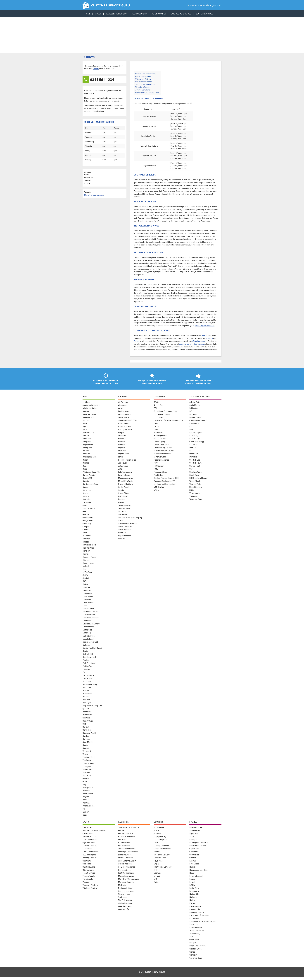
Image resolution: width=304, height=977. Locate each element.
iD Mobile (193, 445)
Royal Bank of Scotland (199, 915)
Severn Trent (194, 466)
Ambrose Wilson (89, 414)
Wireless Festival (90, 888)
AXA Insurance (124, 842)
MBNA (192, 885)
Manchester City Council (164, 451)
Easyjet (121, 432)
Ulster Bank (194, 940)
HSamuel (86, 560)
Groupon (86, 527)
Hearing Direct (88, 548)
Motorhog (87, 633)
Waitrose (86, 791)
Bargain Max (88, 445)
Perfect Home (195, 906)
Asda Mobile (194, 405)
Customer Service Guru (106, 5)
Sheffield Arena (89, 867)
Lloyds (192, 879)
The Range (87, 760)
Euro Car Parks (89, 508)
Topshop (86, 772)
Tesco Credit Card (196, 930)
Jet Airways (123, 466)
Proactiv (86, 696)
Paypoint (86, 669)
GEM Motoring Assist (127, 861)
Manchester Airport (126, 478)
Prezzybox (87, 687)
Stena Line (122, 511)
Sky (190, 469)
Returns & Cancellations (145, 84)
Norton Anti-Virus (125, 888)
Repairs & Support (142, 87)
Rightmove (87, 712)
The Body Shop (89, 757)
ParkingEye (87, 666)
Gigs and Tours (89, 842)
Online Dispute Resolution (204, 326)
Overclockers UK (89, 657)
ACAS (156, 402)
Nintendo (86, 645)
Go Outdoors (88, 517)
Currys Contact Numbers (145, 74)
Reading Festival (89, 858)
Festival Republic (90, 836)
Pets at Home (88, 675)
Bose (85, 469)
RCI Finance (194, 918)
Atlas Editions (88, 432)
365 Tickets (87, 827)
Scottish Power (195, 463)
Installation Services (143, 82)
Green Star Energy (196, 442)
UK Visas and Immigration (164, 484)
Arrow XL (157, 833)
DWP (156, 429)
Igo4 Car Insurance (126, 873)
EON (191, 429)
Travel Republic (124, 530)
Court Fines (158, 417)
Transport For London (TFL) (165, 481)
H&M (85, 533)
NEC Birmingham (89, 855)
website (96, 69)
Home (87, 14)
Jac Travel (122, 463)
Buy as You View (89, 475)
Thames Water (195, 484)
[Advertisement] (152, 35)
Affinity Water (194, 402)
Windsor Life (123, 909)
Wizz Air (121, 539)
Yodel (156, 882)
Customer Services (143, 76)
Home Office (159, 432)
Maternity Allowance (162, 454)
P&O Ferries (123, 496)
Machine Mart (88, 608)
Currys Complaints (142, 90)
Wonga (192, 952)
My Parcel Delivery (162, 855)
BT (190, 411)
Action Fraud (159, 405)
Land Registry (159, 442)
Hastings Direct (124, 870)
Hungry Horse (88, 563)
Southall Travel (124, 508)
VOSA (156, 490)
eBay (85, 505)
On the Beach (123, 487)
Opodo (121, 490)
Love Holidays (124, 475)
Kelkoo (85, 584)
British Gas (193, 408)
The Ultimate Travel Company (130, 517)
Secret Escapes (124, 505)
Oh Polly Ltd (88, 654)
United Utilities (195, 487)
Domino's (86, 493)
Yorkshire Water (195, 499)
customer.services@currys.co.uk (191, 344)
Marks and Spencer (91, 618)
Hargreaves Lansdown (198, 870)
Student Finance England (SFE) (166, 478)
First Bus (122, 451)
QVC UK (86, 709)
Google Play (88, 520)
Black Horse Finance (197, 846)
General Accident (125, 864)
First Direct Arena (90, 839)
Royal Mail (158, 861)
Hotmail (86, 554)
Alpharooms (123, 405)
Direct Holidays (124, 426)
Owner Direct (123, 493)
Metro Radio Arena (90, 852)
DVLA (156, 423)
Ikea (84, 569)
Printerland (87, 693)
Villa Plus (122, 533)
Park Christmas (89, 663)
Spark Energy (194, 475)
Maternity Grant (160, 457)
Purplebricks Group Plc (92, 706)
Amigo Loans (194, 830)
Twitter (136, 341)
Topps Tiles (87, 769)
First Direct (194, 864)
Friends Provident (125, 858)
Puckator (86, 699)
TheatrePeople (89, 876)
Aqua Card (193, 833)
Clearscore (193, 852)
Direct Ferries (124, 423)
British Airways (124, 414)
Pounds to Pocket (196, 912)
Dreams (86, 496)
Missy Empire (88, 627)
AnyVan (157, 830)
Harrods (86, 542)
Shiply (156, 864)
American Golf (88, 417)
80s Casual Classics (91, 405)
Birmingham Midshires (198, 842)
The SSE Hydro (89, 873)
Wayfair (86, 797)
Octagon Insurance (126, 891)
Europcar (121, 442)
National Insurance (161, 460)
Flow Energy (194, 438)
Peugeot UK (88, 678)
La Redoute (87, 593)
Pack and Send (160, 858)
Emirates (122, 438)
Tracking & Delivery (143, 79)
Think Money (194, 934)
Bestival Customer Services (94, 830)
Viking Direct (88, 788)
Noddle (192, 900)
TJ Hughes (87, 766)
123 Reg (86, 402)
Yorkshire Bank (195, 958)
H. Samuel (87, 536)
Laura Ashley (88, 596)
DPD (156, 842)
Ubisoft (86, 778)
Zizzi (85, 815)
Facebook (209, 338)
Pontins (121, 499)
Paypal (192, 903)
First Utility (193, 435)
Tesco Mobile (195, 481)
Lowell (192, 882)
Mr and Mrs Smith (125, 481)
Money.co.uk (194, 891)
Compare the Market (126, 849)
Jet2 (120, 469)
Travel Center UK (125, 527)
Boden (85, 460)
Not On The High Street (92, 648)
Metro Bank (194, 888)
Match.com (87, 621)
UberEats (157, 873)
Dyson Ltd (87, 499)
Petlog (85, 672)
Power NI (193, 457)
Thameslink (123, 514)
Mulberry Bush (89, 636)
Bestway (86, 454)
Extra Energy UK (196, 432)
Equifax (192, 861)
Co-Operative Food (90, 484)
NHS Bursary (159, 466)
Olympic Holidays (125, 484)
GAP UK (86, 514)
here (203, 335)
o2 (190, 451)
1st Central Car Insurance (128, 827)
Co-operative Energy (197, 420)
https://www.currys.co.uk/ (94, 195)
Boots (85, 466)
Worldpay (193, 955)
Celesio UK (87, 478)
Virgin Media (194, 493)
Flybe (120, 457)
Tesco (85, 754)
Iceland (86, 566)
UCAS (85, 782)
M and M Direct (89, 615)
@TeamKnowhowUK (199, 341)
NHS (156, 463)
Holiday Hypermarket (127, 460)
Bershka (86, 451)
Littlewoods (88, 599)
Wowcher (86, 803)
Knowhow (87, 590)
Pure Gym (87, 703)
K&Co (85, 581)
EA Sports (87, 502)
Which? (85, 800)
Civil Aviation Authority (127, 420)
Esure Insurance (124, 855)
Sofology (86, 739)
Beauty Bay (87, 448)
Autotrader (87, 438)
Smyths (86, 736)
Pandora (86, 660)
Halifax (192, 867)
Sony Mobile (88, 742)
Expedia (121, 448)
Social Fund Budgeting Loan (165, 411)
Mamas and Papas (90, 611)
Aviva (191, 836)
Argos (85, 426)
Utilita (191, 490)
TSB (191, 937)
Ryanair (121, 502)
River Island (87, 715)
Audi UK (86, 435)
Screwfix (86, 718)
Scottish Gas (194, 460)
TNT (155, 870)
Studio (85, 745)
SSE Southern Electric (198, 478)
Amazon (86, 411)
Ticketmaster (88, 879)
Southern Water (195, 472)
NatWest (193, 897)
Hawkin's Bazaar (89, 545)
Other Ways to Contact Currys (147, 93)
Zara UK (86, 812)
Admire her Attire (90, 408)
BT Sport (193, 414)
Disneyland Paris (125, 429)
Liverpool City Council (163, 448)
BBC (155, 408)
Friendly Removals (161, 846)
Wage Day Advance (197, 946)
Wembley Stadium (90, 885)
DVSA (156, 426)
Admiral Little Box (125, 833)
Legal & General (195, 876)
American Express (196, 827)
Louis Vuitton (88, 602)
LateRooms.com (125, 472)
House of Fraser (89, 557)
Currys (85, 487)
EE (190, 426)
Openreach (193, 454)
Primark (86, 690)
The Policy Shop (125, 900)
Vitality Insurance (125, 903)
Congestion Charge (162, 414)
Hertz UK (86, 551)
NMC (156, 469)
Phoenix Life (194, 909)
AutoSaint (122, 839)
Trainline (121, 520)
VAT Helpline (159, 487)
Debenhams (88, 490)
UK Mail (157, 876)
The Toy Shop (88, 763)
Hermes (157, 852)
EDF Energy (194, 423)
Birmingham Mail (89, 457)
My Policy (122, 885)
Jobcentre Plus (160, 438)
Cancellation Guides (116, 14)
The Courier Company (162, 867)
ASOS (85, 429)
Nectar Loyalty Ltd (90, 642)
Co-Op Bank (194, 855)
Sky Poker (87, 730)
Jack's (85, 575)
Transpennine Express (127, 523)
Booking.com (123, 411)
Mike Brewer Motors (91, 624)
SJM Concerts (88, 870)
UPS (155, 879)
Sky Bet (86, 727)
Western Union (195, 949)
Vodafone (193, 496)
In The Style (87, 572)
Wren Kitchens (89, 806)
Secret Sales (88, 721)
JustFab (86, 578)
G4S (84, 511)
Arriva (120, 408)
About (98, 14)
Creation (192, 858)
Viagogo (86, 882)
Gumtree (86, 530)
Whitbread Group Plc (91, 472)
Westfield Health (125, 906)
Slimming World (89, 733)
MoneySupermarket (126, 876)
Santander (193, 924)
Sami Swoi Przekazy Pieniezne (202, 921)
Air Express (123, 402)
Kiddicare (86, 587)
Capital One (194, 849)
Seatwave (87, 861)
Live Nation (87, 849)
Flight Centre (123, 454)
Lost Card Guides (204, 14)
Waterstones (88, 794)
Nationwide (194, 894)
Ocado (85, 651)
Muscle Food (88, 639)
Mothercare (87, 630)
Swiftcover (122, 897)
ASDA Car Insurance (126, 836)
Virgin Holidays (124, 536)
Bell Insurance (124, 846)
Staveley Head (124, 894)
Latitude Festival (89, 846)
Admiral (121, 830)
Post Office (158, 475)
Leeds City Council (161, 445)
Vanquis (192, 943)
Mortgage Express (126, 882)
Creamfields (88, 833)
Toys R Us (87, 775)
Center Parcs (123, 417)
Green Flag (87, 523)
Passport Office (160, 472)
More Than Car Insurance (128, 879)
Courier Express (160, 839)
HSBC (191, 873)
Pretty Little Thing (90, 684)
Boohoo (86, 463)
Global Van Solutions (162, 849)
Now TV (192, 448)
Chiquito (86, 481)
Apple (85, 423)
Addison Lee (159, 827)
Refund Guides (159, 14)
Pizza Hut (87, 681)
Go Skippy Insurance (126, 867)
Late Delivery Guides (181, 14)
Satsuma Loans (195, 927)
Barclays (193, 839)
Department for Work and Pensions (168, 420)
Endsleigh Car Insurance (128, 852)
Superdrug (87, 748)
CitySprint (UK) (160, 836)
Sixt (84, 724)
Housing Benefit (160, 435)
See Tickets (88, 864)
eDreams (122, 435)
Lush (85, 605)
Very (84, 784)
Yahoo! (85, 809)
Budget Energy (195, 417)
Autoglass (87, 442)
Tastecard (87, 751)
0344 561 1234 (102, 80)
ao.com (85, 420)
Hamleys (86, 539)
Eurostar (121, 445)
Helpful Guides (139, 14)
